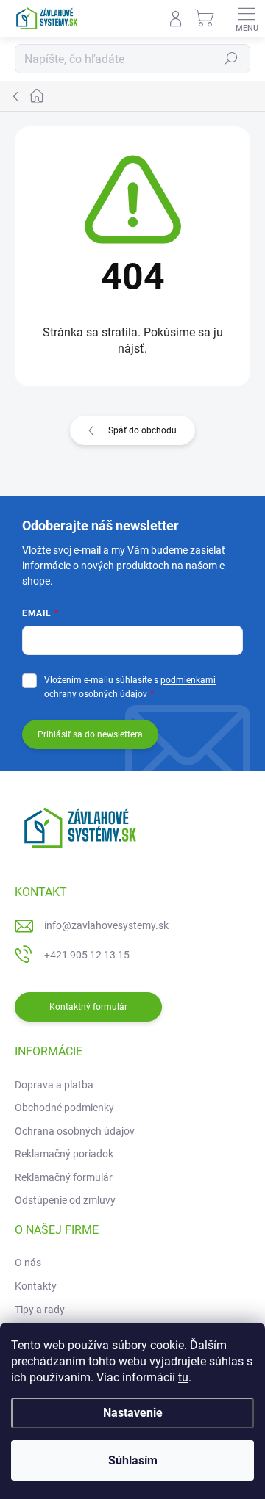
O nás (28, 1262)
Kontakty (36, 1286)
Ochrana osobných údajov (75, 1131)
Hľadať (231, 59)
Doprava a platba (54, 1085)
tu (183, 1377)
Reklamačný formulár (64, 1177)
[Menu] (246, 18)
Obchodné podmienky (64, 1107)
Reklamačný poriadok (64, 1154)
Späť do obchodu (142, 430)
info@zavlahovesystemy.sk (106, 925)
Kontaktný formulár (88, 1007)
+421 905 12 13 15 (87, 955)
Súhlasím (133, 1460)
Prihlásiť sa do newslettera (90, 734)
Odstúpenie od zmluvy (65, 1200)
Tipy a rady (40, 1309)
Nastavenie (133, 1413)
